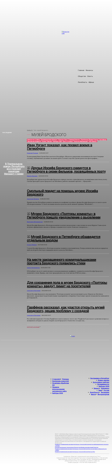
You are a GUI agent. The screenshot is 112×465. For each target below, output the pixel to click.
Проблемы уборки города (89, 139)
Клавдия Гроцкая (32, 153)
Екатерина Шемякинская (35, 222)
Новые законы (47, 141)
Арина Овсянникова (33, 267)
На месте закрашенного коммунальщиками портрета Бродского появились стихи (61, 261)
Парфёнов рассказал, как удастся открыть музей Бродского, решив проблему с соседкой (65, 309)
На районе (102, 139)
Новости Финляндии (81, 141)
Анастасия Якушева (33, 199)
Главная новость (74, 139)
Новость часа (62, 139)
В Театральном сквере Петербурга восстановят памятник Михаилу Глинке (14, 168)
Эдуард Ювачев (32, 245)
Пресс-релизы (68, 141)
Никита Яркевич (32, 176)
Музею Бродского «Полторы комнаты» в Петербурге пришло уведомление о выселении (63, 215)
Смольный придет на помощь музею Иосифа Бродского (62, 192)
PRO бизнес (93, 141)
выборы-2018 (57, 141)
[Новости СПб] (67, 79)
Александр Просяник (33, 290)
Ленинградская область (49, 139)
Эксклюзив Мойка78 (34, 141)
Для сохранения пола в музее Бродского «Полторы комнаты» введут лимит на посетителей (67, 284)
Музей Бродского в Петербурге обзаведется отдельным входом (63, 238)
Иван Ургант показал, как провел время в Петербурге (59, 147)
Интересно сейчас (33, 139)
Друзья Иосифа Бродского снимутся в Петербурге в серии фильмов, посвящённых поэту (66, 170)
